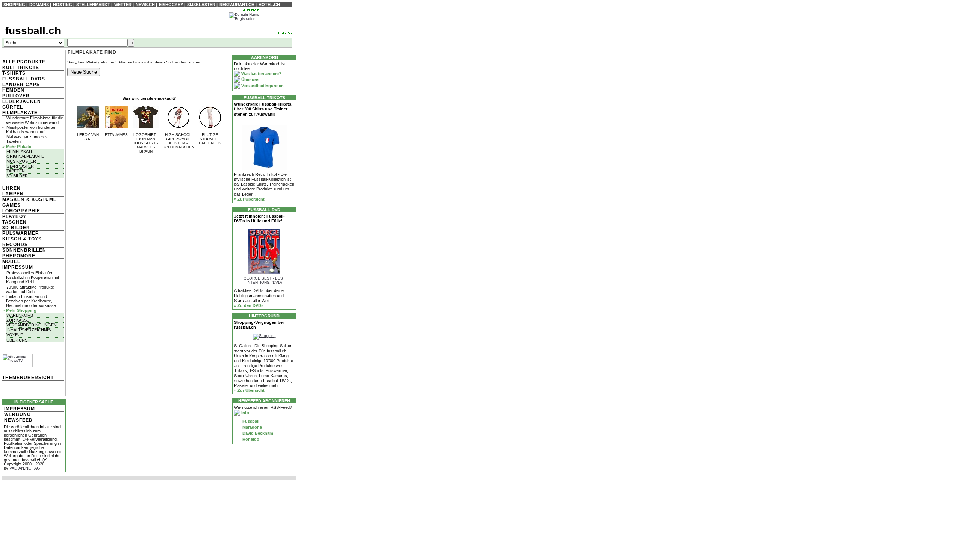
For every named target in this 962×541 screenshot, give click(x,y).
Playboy (14, 216)
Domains (39, 4)
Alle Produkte (23, 62)
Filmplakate (20, 112)
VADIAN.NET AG (24, 468)
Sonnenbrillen (24, 250)
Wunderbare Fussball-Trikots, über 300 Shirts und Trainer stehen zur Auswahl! (263, 109)
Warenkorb (19, 315)
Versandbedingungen (31, 325)
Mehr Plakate (18, 146)
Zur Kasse (17, 320)
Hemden (13, 90)
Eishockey (171, 4)
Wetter (123, 4)
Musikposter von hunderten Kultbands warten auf (31, 129)
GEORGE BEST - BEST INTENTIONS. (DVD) (264, 280)
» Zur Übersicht (249, 199)
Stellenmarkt (93, 4)
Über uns (16, 340)
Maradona (251, 427)
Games (11, 205)
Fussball (250, 421)
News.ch (145, 4)
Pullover (16, 95)
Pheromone (18, 255)
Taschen (14, 222)
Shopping (14, 4)
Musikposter (21, 161)
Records (15, 244)
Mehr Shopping (21, 310)
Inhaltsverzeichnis (28, 330)
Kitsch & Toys (22, 239)
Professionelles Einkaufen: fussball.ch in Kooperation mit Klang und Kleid (32, 277)
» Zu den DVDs (248, 305)
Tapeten (15, 171)
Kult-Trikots (20, 67)
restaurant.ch (236, 4)
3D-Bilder (17, 176)
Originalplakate (25, 156)
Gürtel (12, 107)
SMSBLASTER (201, 4)
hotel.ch (269, 4)
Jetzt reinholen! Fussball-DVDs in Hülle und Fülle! (259, 218)
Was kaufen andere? (260, 73)
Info (244, 412)
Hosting (62, 4)
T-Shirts (14, 73)
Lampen (13, 193)
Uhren (11, 188)
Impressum (17, 267)
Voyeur (15, 334)
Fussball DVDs (23, 79)
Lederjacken (21, 101)
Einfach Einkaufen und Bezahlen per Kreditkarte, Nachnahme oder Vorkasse (31, 301)
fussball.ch (33, 30)
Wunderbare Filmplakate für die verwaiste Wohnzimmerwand (34, 120)
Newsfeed (18, 420)
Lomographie (21, 210)
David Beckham (257, 433)
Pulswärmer (20, 233)
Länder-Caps (21, 84)
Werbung (17, 414)
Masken (13, 199)
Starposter (20, 166)
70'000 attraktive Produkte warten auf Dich (30, 289)
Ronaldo (250, 439)
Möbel (11, 261)
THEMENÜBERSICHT (28, 377)
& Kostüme (41, 199)
